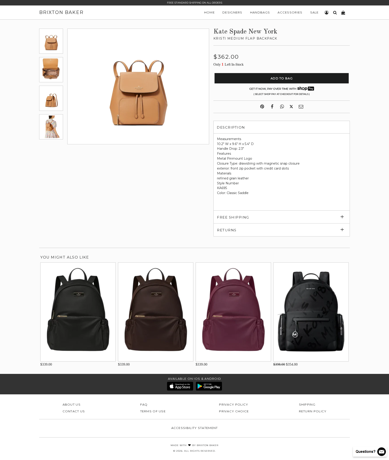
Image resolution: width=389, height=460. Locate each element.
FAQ (144, 404)
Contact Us (74, 411)
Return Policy (313, 411)
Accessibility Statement (194, 428)
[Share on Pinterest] (262, 106)
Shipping (307, 404)
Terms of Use (153, 411)
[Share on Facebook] (272, 106)
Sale (314, 12)
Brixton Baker (61, 12)
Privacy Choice (234, 411)
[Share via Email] (301, 106)
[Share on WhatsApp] (282, 106)
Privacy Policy (233, 404)
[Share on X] (291, 106)
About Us (72, 404)
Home (209, 12)
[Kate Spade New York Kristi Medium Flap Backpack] (51, 41)
